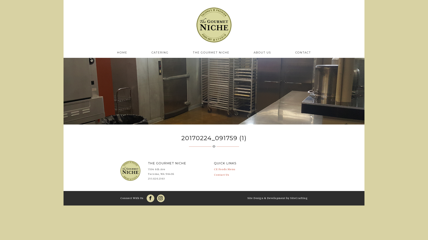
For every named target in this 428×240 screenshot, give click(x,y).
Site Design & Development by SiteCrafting (277, 198)
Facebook (150, 198)
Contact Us (221, 174)
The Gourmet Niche (214, 26)
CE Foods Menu (224, 169)
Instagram (161, 198)
